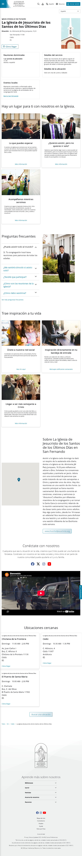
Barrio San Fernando (11, 96)
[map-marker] (20, 481)
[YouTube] (49, 564)
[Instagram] (43, 564)
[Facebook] (32, 564)
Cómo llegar (6, 666)
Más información (21, 164)
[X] (38, 564)
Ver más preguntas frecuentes (12, 300)
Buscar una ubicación (41, 714)
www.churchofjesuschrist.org (57, 531)
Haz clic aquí (21, 369)
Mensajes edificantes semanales (61, 369)
